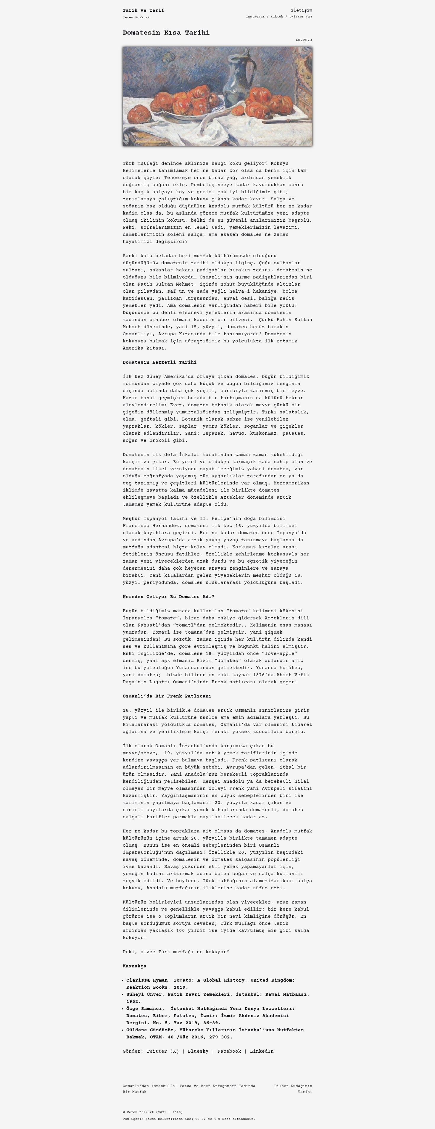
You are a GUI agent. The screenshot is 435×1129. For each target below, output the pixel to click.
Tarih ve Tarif (143, 10)
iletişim (301, 10)
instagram (255, 17)
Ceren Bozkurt (136, 18)
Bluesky (198, 1051)
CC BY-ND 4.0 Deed (213, 1119)
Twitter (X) (162, 1051)
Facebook (229, 1051)
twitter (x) (300, 17)
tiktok (277, 17)
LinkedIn (262, 1051)
